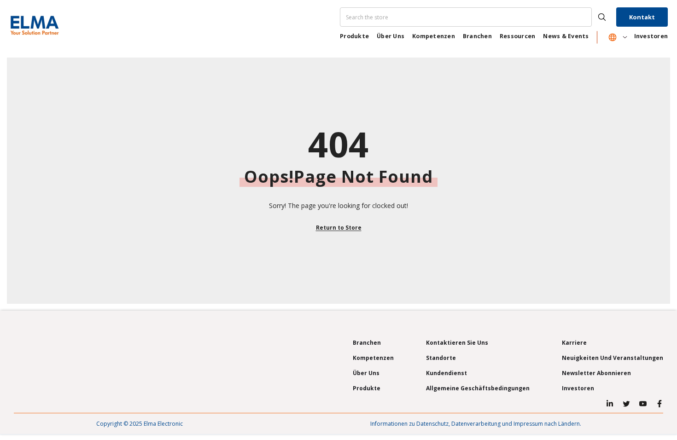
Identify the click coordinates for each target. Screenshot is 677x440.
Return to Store (339, 228)
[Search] (477, 17)
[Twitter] (626, 403)
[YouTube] (643, 403)
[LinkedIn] (609, 403)
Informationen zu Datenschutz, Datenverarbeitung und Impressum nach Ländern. (475, 424)
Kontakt (642, 17)
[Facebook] (659, 403)
